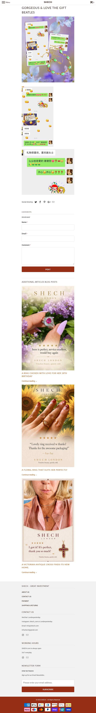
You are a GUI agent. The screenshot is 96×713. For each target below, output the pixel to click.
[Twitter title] (35, 202)
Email (24, 234)
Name (25, 222)
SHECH (44, 700)
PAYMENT (25, 601)
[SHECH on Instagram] (23, 635)
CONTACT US (26, 596)
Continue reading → (29, 381)
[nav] (6, 2)
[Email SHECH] (27, 635)
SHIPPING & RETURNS (30, 605)
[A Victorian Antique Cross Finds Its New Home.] (48, 520)
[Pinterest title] (44, 202)
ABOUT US (25, 592)
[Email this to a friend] (53, 202)
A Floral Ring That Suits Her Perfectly (44, 470)
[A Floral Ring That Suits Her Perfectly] (48, 426)
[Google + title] (48, 202)
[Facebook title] (40, 202)
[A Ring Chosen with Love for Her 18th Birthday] (48, 328)
